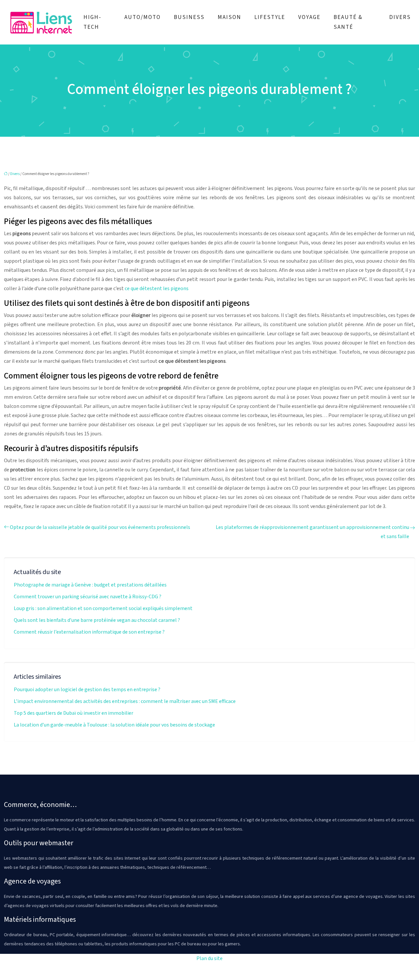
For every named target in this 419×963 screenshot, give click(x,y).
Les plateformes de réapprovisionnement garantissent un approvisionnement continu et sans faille (312, 532)
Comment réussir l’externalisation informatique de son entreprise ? (89, 632)
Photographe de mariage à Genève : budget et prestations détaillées (90, 584)
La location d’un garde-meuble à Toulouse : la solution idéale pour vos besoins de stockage (114, 724)
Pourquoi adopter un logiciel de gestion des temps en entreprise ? (87, 689)
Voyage (309, 17)
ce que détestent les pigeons (157, 288)
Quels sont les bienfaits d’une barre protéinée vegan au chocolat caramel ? (97, 620)
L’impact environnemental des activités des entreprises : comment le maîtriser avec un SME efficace (125, 701)
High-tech (92, 22)
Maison (229, 17)
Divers (400, 17)
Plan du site (209, 958)
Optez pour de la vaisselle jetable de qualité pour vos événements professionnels (100, 527)
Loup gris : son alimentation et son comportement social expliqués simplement (103, 608)
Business (189, 17)
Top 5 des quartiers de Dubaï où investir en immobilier (73, 713)
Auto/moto (142, 17)
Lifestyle (269, 17)
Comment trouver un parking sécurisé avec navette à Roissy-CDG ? (87, 596)
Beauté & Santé (348, 22)
